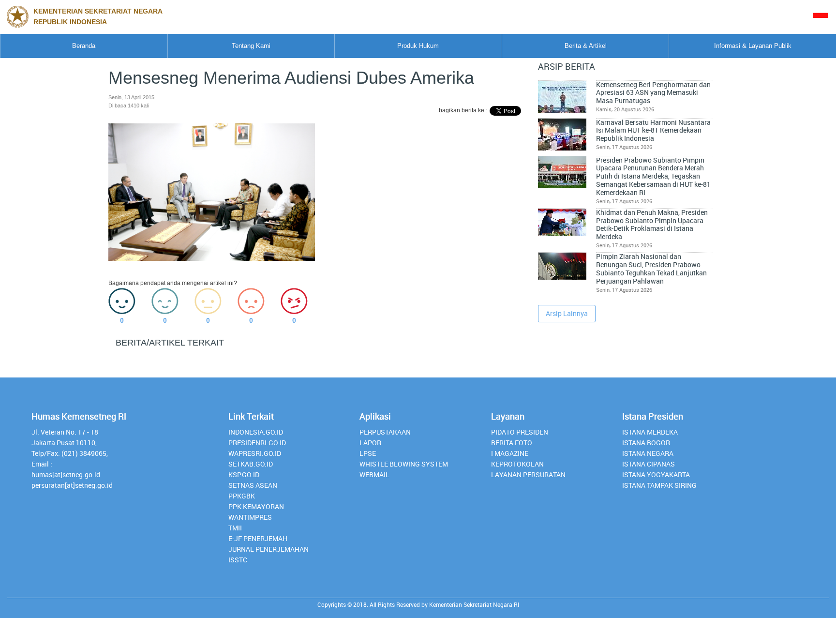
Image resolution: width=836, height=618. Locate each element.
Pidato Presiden (519, 432)
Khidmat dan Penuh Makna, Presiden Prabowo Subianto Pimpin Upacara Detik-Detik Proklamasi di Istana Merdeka (652, 224)
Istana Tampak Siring (659, 485)
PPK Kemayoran (256, 506)
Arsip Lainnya (567, 313)
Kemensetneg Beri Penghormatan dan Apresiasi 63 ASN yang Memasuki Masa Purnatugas (653, 92)
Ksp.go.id (243, 474)
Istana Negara (647, 453)
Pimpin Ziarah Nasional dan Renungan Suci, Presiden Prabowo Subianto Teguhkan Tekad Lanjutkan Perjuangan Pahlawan (651, 268)
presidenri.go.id (257, 442)
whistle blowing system (403, 463)
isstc (237, 559)
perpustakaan (385, 432)
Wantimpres (250, 517)
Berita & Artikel (586, 45)
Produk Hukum (418, 45)
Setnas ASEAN (252, 485)
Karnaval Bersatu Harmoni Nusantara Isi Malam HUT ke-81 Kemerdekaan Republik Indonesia (653, 130)
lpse (367, 453)
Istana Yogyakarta (656, 474)
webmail (374, 474)
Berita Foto (511, 442)
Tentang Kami (251, 45)
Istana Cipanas (648, 463)
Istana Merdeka (650, 432)
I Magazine (509, 453)
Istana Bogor (646, 442)
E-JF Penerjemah (257, 538)
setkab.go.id (250, 463)
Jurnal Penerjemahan (268, 549)
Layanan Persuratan (528, 474)
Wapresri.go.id (254, 453)
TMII (235, 527)
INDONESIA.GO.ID (255, 432)
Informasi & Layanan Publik (752, 45)
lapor (370, 442)
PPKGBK (241, 495)
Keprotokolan (517, 463)
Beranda (83, 45)
